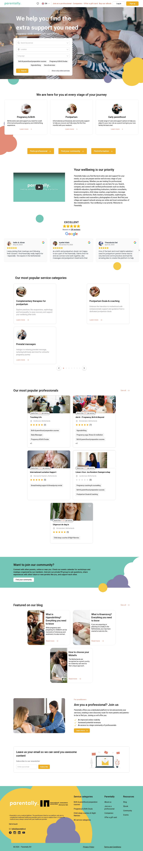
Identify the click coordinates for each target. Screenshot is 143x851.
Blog (125, 802)
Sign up (132, 3)
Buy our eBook (105, 3)
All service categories (82, 820)
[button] (139, 250)
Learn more (24, 129)
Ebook (125, 806)
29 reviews (75, 229)
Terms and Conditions (112, 847)
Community (127, 811)
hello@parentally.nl (19, 829)
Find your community (24, 580)
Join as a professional (62, 3)
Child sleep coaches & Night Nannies (85, 814)
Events (126, 815)
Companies (77, 3)
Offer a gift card (91, 3)
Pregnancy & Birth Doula (83, 809)
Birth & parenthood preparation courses (85, 803)
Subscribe (44, 767)
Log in (119, 3)
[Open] (67, 42)
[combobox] (43, 43)
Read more (50, 641)
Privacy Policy (88, 847)
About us (107, 802)
